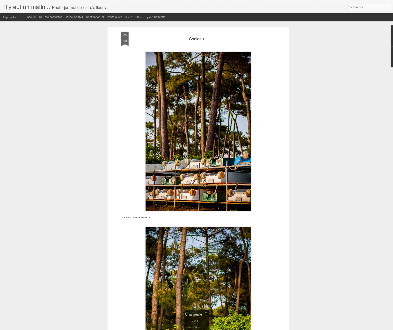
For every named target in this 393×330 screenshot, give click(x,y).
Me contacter (53, 17)
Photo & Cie (114, 17)
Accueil (31, 17)
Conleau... (198, 39)
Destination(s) (95, 17)
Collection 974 (74, 17)
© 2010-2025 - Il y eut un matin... (146, 17)
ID (40, 17)
